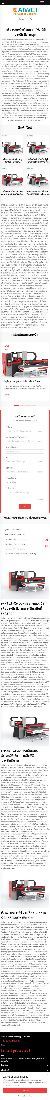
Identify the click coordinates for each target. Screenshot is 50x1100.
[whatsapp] (46, 546)
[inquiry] (46, 540)
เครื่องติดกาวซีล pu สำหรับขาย (16, 539)
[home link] (25, 11)
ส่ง (25, 506)
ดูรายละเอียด (12, 145)
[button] (16, 405)
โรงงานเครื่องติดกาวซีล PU (15, 535)
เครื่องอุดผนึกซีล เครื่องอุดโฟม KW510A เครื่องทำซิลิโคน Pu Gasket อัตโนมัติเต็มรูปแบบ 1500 (37, 193)
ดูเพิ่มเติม (6, 395)
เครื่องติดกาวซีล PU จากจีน (15, 549)
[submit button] (31, 19)
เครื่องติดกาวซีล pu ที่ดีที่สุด (15, 544)
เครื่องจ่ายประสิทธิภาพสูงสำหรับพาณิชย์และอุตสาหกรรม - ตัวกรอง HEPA (12, 160)
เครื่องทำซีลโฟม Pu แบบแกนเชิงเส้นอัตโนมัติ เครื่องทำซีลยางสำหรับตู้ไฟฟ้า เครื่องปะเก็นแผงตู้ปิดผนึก (12, 193)
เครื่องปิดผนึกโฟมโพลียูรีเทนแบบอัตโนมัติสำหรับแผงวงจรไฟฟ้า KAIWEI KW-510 (38, 160)
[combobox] (25, 482)
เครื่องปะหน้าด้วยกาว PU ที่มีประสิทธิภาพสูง (21, 554)
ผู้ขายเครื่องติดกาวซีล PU (14, 530)
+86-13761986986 (10, 1040)
